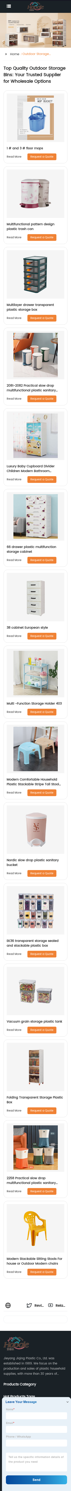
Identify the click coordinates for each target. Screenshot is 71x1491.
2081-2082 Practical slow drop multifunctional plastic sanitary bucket (31, 390)
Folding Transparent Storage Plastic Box (35, 1100)
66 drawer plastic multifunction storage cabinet (31, 549)
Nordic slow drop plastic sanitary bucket (33, 863)
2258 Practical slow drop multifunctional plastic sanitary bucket (31, 1183)
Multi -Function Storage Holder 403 (34, 703)
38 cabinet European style (27, 627)
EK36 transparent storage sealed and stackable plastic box (33, 943)
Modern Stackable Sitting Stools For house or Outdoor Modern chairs (34, 1261)
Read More (14, 157)
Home (14, 54)
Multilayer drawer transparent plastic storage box (30, 307)
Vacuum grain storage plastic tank (34, 1021)
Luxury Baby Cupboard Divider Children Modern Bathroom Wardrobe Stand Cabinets (31, 471)
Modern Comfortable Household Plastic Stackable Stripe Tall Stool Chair (33, 784)
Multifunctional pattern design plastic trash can (30, 227)
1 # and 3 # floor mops (25, 148)
